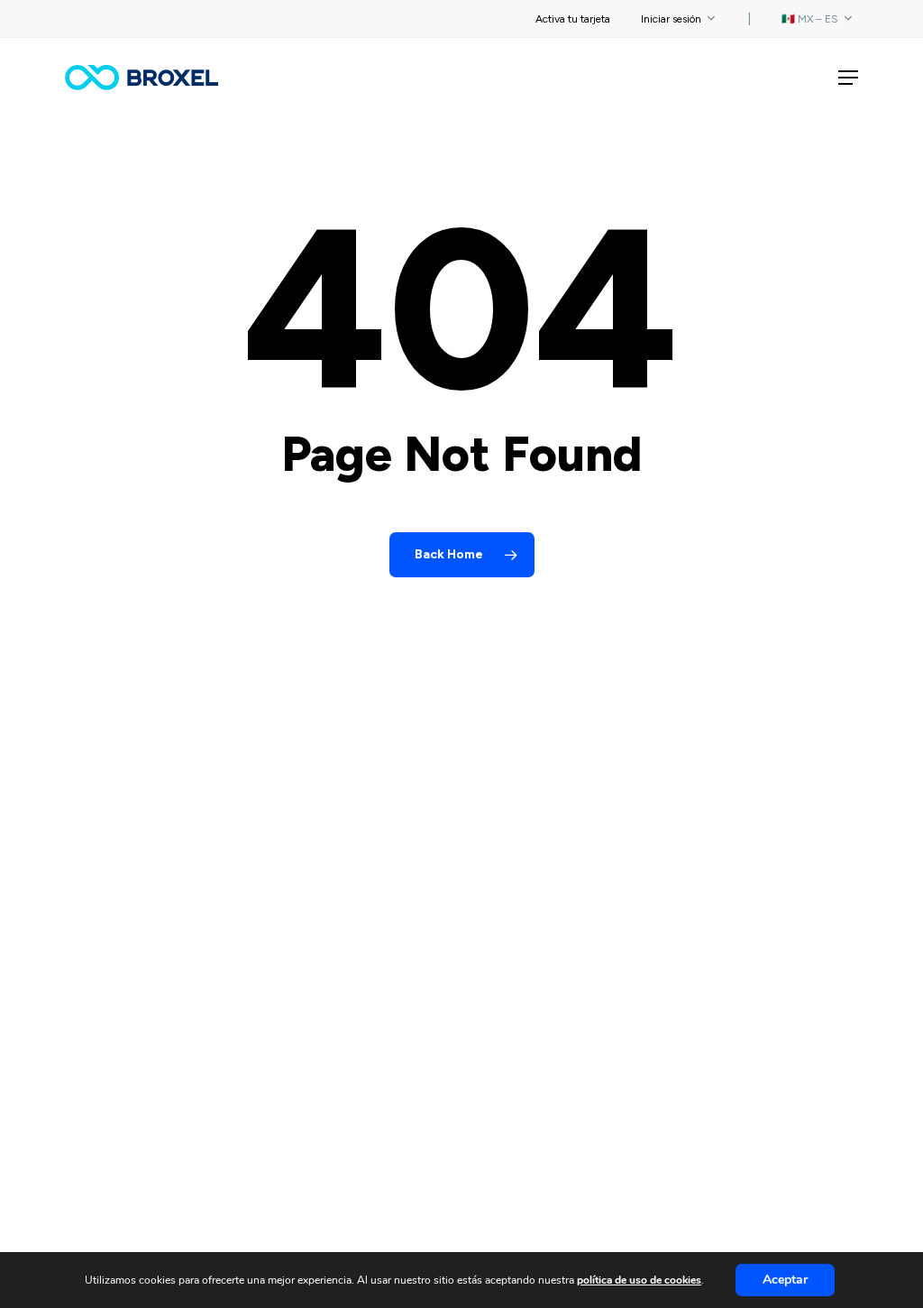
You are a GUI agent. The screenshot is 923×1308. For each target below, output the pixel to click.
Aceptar (785, 1279)
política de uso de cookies (639, 1280)
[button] (848, 78)
